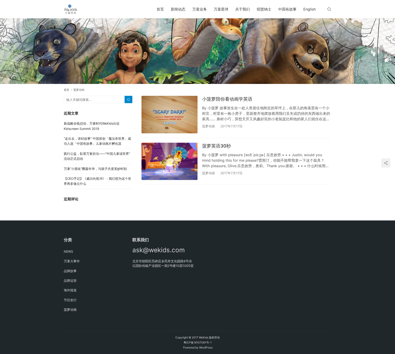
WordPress (206, 347)
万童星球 (221, 9)
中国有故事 (287, 9)
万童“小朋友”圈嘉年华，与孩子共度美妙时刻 (95, 169)
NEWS (68, 251)
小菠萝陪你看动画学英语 (227, 99)
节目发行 (70, 300)
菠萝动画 (208, 126)
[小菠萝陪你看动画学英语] (169, 114)
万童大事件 (72, 261)
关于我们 (242, 9)
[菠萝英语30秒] (169, 161)
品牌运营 (70, 280)
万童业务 (199, 9)
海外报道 (70, 290)
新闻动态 (178, 9)
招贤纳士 (264, 9)
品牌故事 (70, 271)
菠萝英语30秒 (216, 146)
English (309, 9)
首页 (160, 9)
